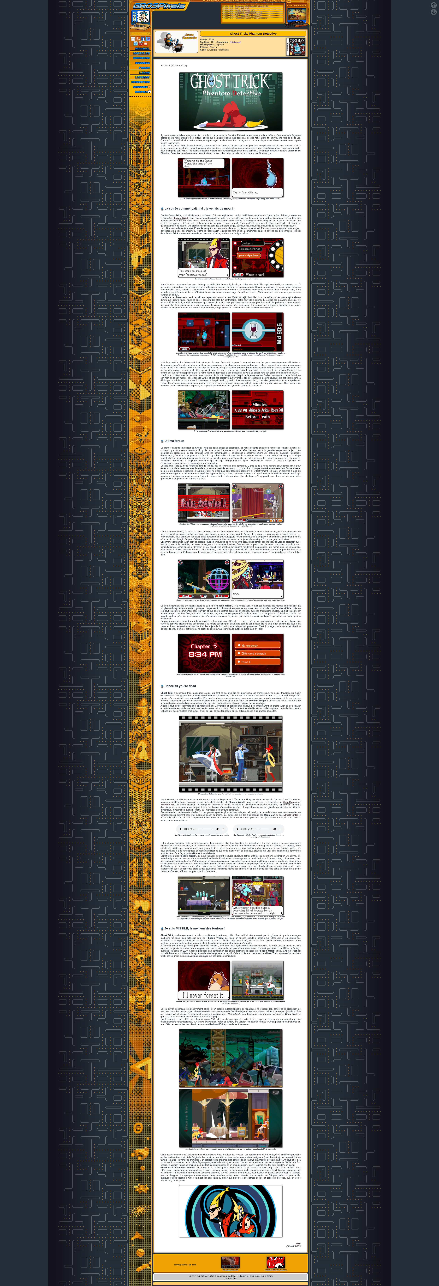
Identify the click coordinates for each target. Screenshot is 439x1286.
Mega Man (288, 802)
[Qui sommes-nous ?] (140, 82)
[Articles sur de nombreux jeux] (140, 53)
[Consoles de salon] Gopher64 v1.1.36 (248, 12)
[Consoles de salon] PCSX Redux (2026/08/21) (251, 18)
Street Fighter (290, 815)
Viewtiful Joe (167, 804)
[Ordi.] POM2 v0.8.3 (242, 8)
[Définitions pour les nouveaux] (140, 77)
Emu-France (268, 4)
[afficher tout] (235, 42)
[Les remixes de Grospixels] (140, 91)
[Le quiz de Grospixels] (140, 86)
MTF (167, 65)
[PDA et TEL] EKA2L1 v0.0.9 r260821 (248, 14)
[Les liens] (140, 72)
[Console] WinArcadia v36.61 (245, 10)
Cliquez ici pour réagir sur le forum (256, 1276)
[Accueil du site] (140, 48)
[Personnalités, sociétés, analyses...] (140, 58)
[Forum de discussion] (140, 67)
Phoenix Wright (181, 218)
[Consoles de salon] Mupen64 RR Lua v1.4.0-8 (251, 6)
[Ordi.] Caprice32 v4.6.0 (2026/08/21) (248, 16)
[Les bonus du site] (140, 62)
